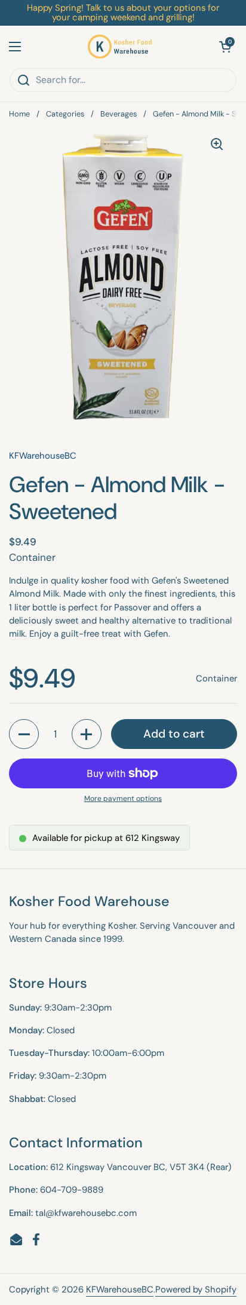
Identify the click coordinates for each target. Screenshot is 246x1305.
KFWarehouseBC (119, 1289)
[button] (225, 47)
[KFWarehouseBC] (120, 47)
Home (19, 114)
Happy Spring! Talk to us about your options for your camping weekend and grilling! (123, 13)
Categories (65, 114)
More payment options (123, 798)
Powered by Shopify (195, 1289)
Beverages (118, 114)
